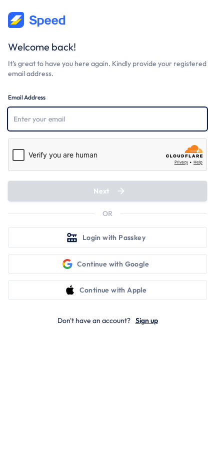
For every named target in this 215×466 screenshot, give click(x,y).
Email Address (27, 97)
